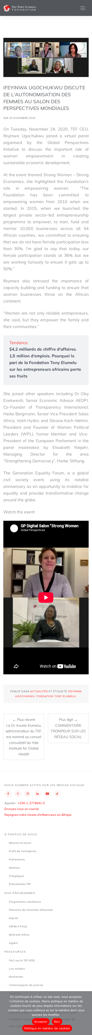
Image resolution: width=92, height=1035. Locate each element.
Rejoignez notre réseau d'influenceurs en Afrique (37, 814)
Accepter (40, 1021)
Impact (13, 918)
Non (57, 1021)
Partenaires (17, 859)
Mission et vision (20, 842)
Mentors (14, 867)
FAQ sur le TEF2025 (22, 960)
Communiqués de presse (26, 985)
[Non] (86, 1013)
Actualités (39, 691)
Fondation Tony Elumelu (56, 696)
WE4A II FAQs (18, 926)
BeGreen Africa (19, 934)
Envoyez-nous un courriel (21, 809)
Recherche (16, 976)
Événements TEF (20, 884)
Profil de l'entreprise (22, 851)
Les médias (17, 968)
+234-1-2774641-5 (31, 803)
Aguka (13, 943)
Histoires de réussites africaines (31, 909)
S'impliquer (16, 876)
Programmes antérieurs (25, 901)
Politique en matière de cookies (47, 1028)
